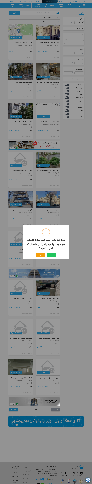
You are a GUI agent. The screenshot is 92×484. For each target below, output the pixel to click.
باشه (51, 255)
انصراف (40, 255)
